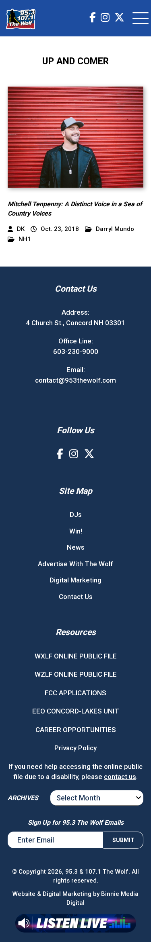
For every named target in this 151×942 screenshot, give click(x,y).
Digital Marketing (75, 580)
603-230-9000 (75, 351)
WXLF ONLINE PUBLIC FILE (76, 656)
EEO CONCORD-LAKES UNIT (75, 711)
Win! (75, 531)
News (76, 547)
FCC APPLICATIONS (75, 693)
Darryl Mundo (115, 229)
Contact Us (76, 597)
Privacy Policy (75, 748)
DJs (76, 514)
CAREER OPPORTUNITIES (75, 730)
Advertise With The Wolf (75, 564)
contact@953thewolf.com (75, 380)
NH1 (25, 239)
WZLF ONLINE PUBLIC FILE (76, 674)
